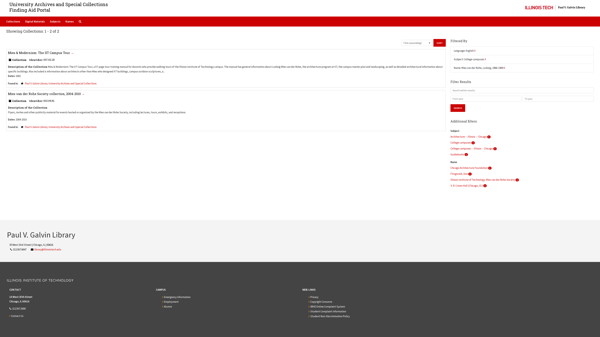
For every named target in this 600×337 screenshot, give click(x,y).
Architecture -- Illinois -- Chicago (468, 136)
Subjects (55, 21)
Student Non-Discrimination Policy (330, 316)
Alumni (168, 306)
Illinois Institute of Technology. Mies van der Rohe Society (482, 179)
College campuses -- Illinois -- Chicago (471, 148)
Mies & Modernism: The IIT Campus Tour (39, 53)
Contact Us (17, 316)
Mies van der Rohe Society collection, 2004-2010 (45, 94)
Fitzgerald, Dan (459, 174)
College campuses (460, 142)
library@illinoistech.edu (47, 249)
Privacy (314, 297)
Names (69, 21)
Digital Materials (35, 21)
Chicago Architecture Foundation (469, 168)
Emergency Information (177, 297)
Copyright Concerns (321, 301)
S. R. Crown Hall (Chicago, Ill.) (466, 185)
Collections (13, 21)
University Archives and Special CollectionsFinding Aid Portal (58, 7)
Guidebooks (457, 154)
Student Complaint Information (328, 311)
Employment (171, 301)
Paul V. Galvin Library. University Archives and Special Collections (61, 83)
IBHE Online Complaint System (327, 306)
